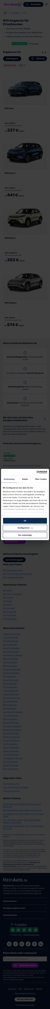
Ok (25, 521)
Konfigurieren (23, 528)
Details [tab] (25, 479)
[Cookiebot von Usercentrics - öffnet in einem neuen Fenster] (36, 472)
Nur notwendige (25, 535)
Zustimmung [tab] (9, 479)
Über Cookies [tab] (41, 479)
